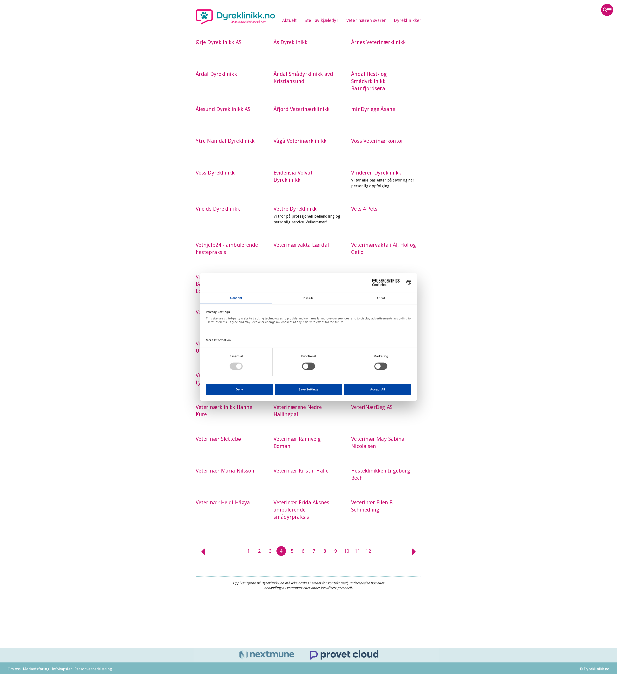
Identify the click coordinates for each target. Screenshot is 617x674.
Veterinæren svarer (366, 20)
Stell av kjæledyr (321, 20)
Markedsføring (36, 669)
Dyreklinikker (407, 20)
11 (357, 551)
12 (368, 551)
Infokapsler (62, 669)
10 (346, 551)
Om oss (14, 669)
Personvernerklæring (93, 669)
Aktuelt (289, 20)
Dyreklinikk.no (235, 17)
